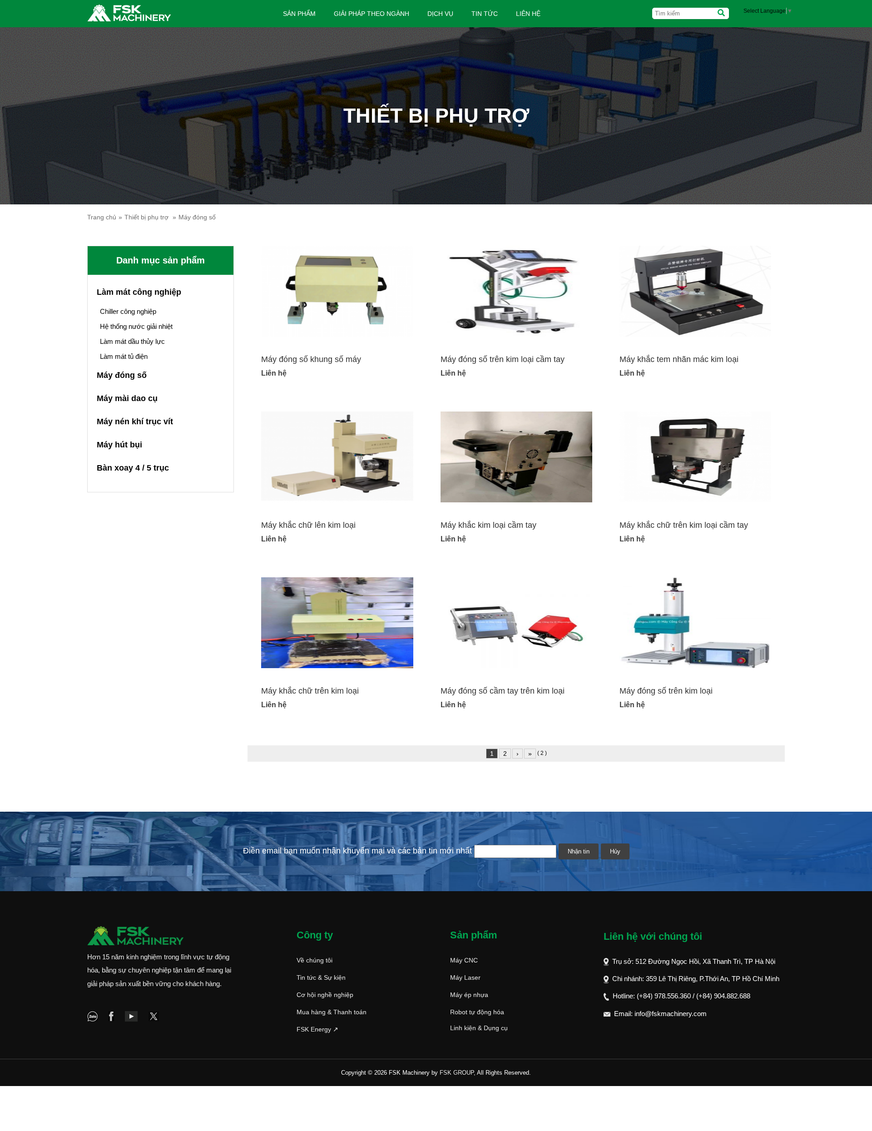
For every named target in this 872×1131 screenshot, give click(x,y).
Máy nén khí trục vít (135, 421)
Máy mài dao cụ (127, 398)
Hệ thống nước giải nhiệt (136, 326)
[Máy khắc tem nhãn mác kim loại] (695, 291)
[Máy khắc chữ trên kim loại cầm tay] (695, 456)
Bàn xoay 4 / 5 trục (133, 467)
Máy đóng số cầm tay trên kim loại (503, 690)
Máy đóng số (197, 217)
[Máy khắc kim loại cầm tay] (516, 456)
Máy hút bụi (119, 444)
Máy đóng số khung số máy (311, 359)
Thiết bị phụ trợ (146, 217)
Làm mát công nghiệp (139, 292)
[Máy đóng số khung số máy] (337, 291)
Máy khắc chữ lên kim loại (308, 525)
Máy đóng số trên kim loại (666, 690)
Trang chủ (101, 217)
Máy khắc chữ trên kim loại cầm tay (683, 525)
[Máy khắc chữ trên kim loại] (337, 622)
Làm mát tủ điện (124, 356)
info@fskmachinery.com (670, 1013)
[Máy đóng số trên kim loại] (695, 622)
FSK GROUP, (458, 1072)
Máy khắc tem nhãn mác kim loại (678, 359)
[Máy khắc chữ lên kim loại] (337, 456)
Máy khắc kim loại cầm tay (488, 525)
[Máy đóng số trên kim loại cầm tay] (516, 291)
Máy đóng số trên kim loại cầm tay (503, 359)
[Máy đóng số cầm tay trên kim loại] (516, 622)
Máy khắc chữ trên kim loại (310, 690)
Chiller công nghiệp (128, 311)
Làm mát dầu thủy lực (132, 341)
